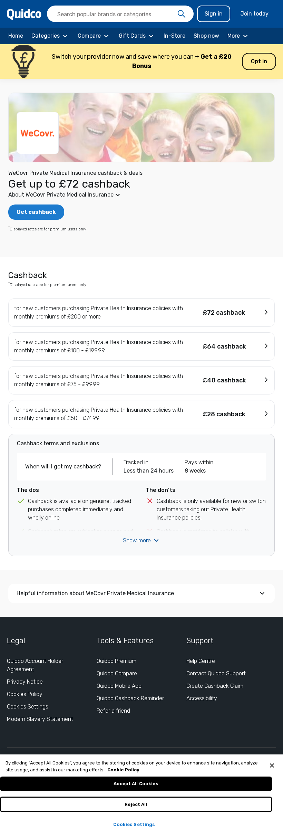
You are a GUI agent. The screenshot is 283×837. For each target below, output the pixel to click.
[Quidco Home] (24, 14)
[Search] (181, 14)
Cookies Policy (24, 694)
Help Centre (200, 661)
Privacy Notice (25, 681)
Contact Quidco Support (216, 673)
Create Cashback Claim (214, 686)
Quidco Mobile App (119, 686)
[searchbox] (120, 14)
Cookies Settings (27, 706)
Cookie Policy (123, 769)
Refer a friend (113, 710)
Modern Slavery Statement (40, 719)
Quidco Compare (117, 673)
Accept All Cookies (136, 783)
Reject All (136, 804)
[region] (141, 795)
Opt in (259, 61)
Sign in (214, 13)
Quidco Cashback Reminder (130, 698)
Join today (255, 13)
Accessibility (201, 698)
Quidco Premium (116, 661)
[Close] (272, 765)
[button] (141, 61)
